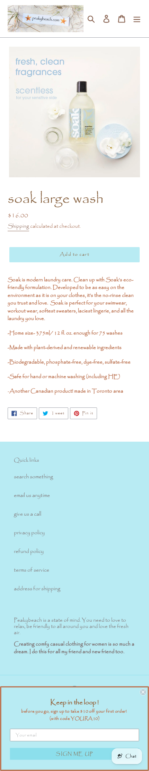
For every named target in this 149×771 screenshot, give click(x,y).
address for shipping (37, 588)
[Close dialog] (143, 692)
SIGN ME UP (74, 754)
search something (33, 476)
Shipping (18, 226)
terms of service (31, 570)
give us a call (27, 514)
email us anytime (32, 495)
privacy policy (29, 532)
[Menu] (136, 18)
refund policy (29, 551)
